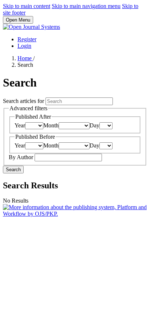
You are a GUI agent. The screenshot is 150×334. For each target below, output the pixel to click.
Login (24, 46)
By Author (22, 157)
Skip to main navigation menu (86, 6)
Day (94, 125)
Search (13, 169)
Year (20, 125)
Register (26, 39)
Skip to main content (26, 6)
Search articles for (24, 101)
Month (51, 125)
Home (25, 58)
